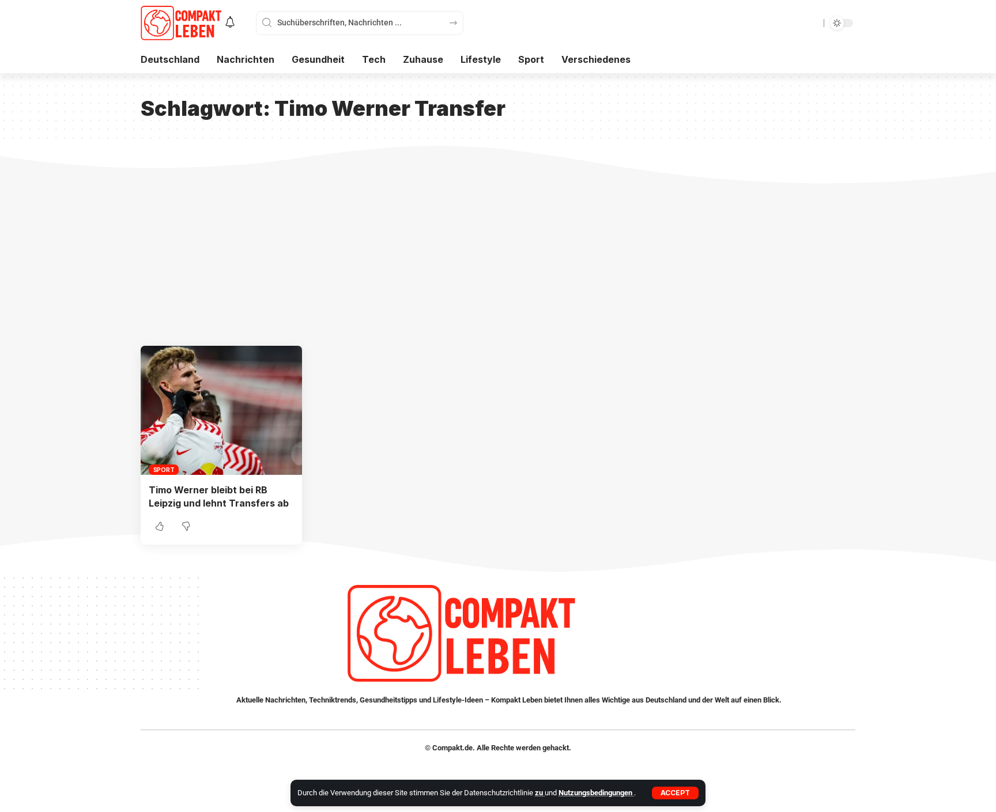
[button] (675, 793)
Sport (164, 470)
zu (540, 792)
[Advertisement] (498, 259)
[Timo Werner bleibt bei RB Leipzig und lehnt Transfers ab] (221, 410)
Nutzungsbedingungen (596, 792)
